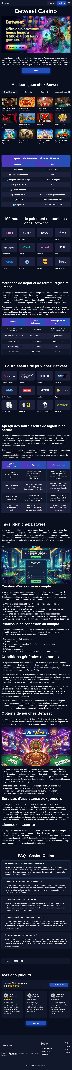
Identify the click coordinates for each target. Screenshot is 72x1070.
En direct (25, 92)
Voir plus (36, 1023)
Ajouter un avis (59, 984)
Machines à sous (61, 92)
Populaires (8, 92)
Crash (43, 92)
